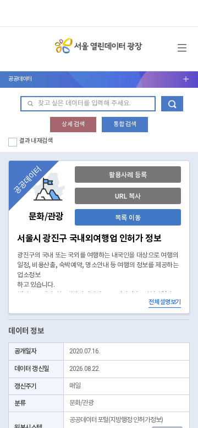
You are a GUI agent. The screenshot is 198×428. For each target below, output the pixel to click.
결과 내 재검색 (36, 141)
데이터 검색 (172, 103)
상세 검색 (73, 124)
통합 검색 (124, 124)
